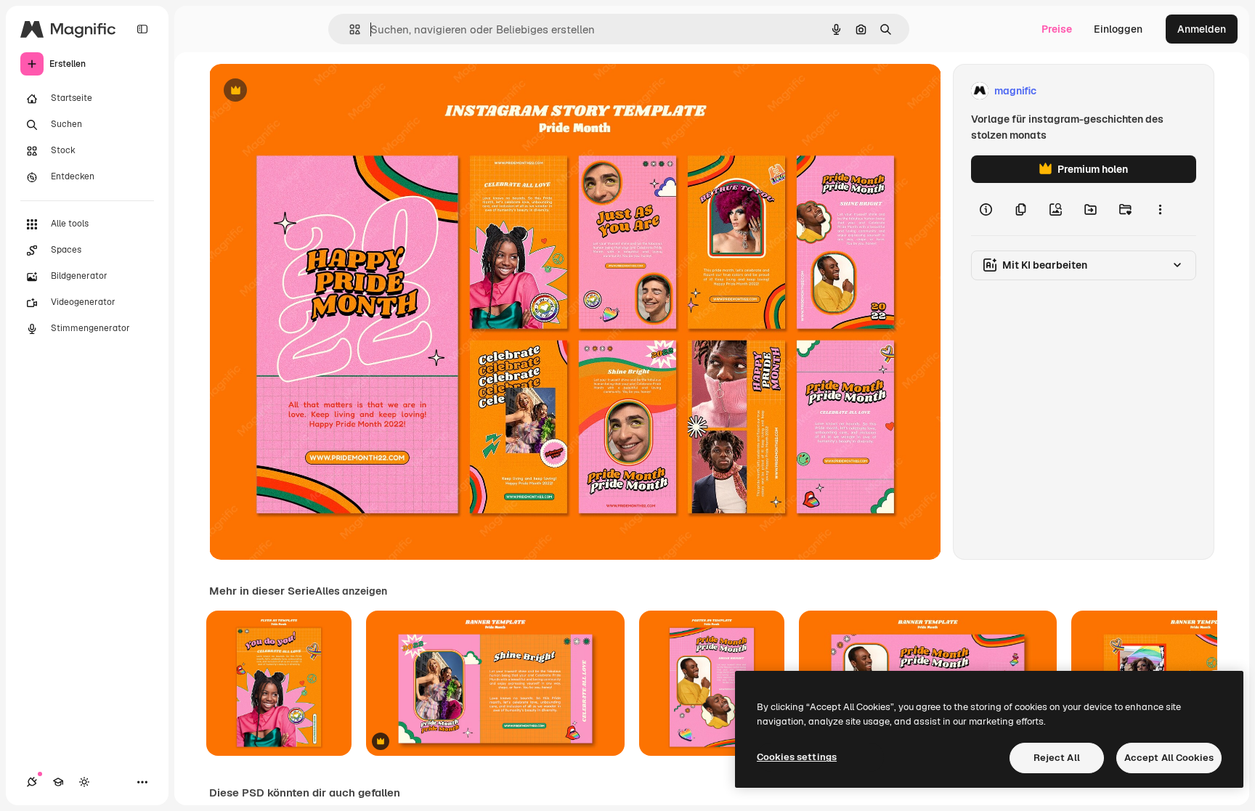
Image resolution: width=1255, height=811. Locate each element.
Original (302, 91)
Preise (1056, 29)
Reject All (1056, 757)
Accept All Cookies (1169, 757)
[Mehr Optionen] (1159, 209)
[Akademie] (58, 782)
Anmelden (1201, 29)
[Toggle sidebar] (142, 29)
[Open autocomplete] (349, 29)
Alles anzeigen (351, 591)
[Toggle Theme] (84, 782)
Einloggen (1118, 29)
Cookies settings (797, 757)
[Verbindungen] (32, 782)
